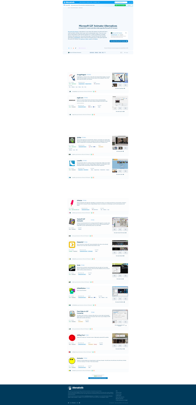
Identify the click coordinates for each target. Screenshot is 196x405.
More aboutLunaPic (119, 174)
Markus (78, 392)
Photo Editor (86, 169)
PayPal (107, 397)
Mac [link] (103, 52)
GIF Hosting (90, 251)
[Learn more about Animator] (72, 361)
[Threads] (75, 402)
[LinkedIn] (79, 402)
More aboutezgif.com (119, 111)
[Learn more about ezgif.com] (72, 100)
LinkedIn (80, 397)
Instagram (75, 397)
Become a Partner (119, 398)
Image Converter (88, 83)
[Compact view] (122, 52)
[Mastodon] (72, 402)
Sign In (129, 2)
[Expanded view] (121, 52)
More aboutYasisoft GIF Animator (119, 232)
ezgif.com (82, 39)
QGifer (86, 39)
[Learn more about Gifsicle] (72, 203)
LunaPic (90, 39)
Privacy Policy (118, 394)
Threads (72, 397)
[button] (88, 74)
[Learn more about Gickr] (72, 268)
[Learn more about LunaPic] (72, 163)
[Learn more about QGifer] (72, 140)
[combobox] (121, 2)
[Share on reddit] (73, 48)
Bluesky (69, 397)
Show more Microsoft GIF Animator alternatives (98, 378)
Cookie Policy (118, 395)
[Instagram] (77, 402)
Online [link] (100, 52)
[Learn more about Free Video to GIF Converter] (72, 314)
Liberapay (103, 397)
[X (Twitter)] (70, 402)
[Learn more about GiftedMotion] (72, 291)
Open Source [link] (92, 52)
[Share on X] (71, 48)
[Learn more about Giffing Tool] (72, 338)
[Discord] (68, 402)
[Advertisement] (98, 16)
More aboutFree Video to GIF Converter (120, 325)
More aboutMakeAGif (119, 255)
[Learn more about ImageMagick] (72, 77)
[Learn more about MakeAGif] (72, 245)
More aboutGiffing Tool (119, 348)
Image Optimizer (81, 83)
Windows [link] (96, 52)
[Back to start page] (70, 2)
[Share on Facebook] (69, 48)
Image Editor (81, 169)
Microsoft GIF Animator (73, 31)
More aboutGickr (119, 278)
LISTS (99, 2)
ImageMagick (77, 37)
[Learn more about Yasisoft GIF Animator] (72, 221)
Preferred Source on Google (122, 400)
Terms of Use (118, 392)
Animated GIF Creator (114, 34)
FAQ (116, 391)
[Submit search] (115, 2)
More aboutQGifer (119, 151)
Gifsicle (96, 39)
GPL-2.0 (77, 209)
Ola (74, 392)
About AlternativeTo (120, 397)
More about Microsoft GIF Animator (118, 41)
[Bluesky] (74, 402)
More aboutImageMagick (119, 88)
